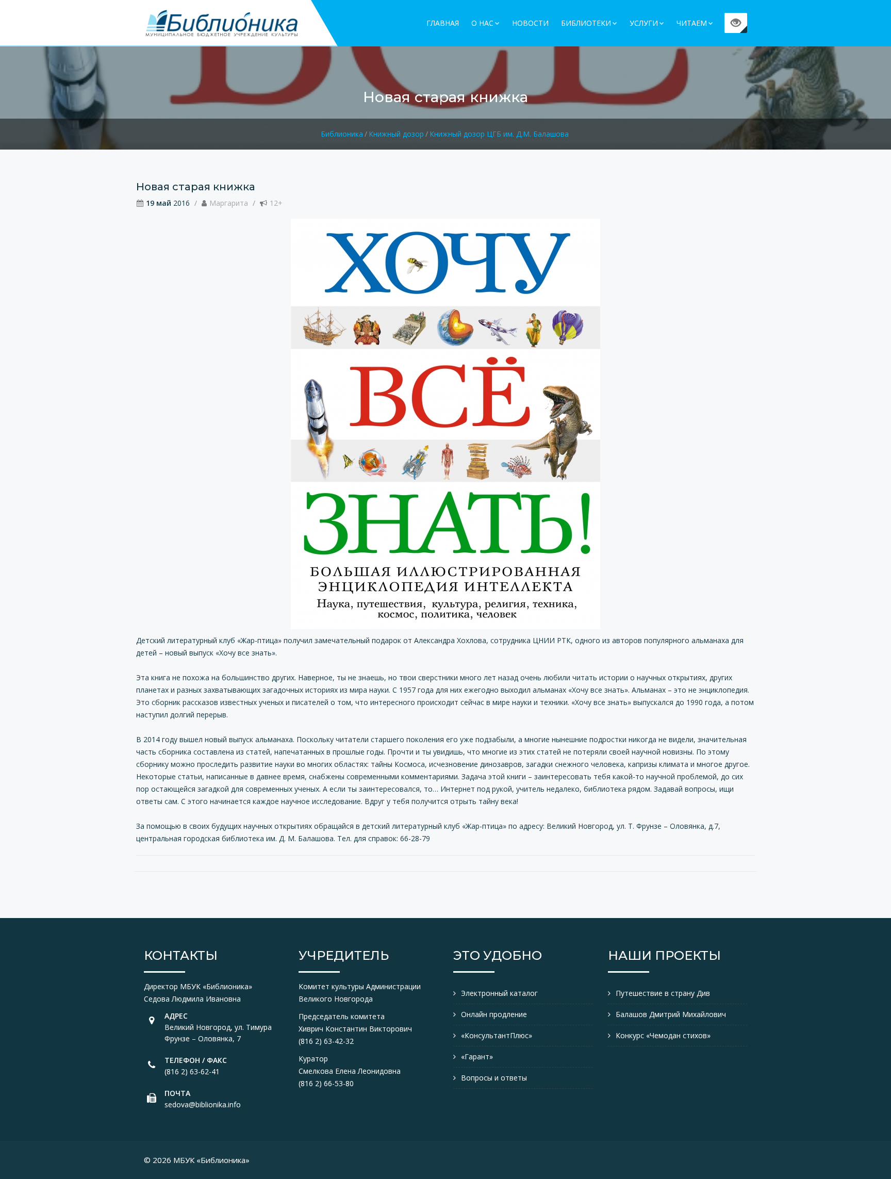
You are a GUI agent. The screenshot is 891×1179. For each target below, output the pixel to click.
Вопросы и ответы (494, 1078)
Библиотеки (586, 23)
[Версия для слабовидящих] (735, 23)
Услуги (644, 23)
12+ (276, 203)
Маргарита (228, 203)
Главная (442, 23)
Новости (530, 23)
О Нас (482, 23)
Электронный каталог (499, 993)
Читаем (691, 23)
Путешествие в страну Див (663, 993)
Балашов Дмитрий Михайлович (671, 1014)
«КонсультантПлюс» (496, 1035)
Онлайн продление (494, 1014)
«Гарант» (477, 1056)
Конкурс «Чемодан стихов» (663, 1035)
